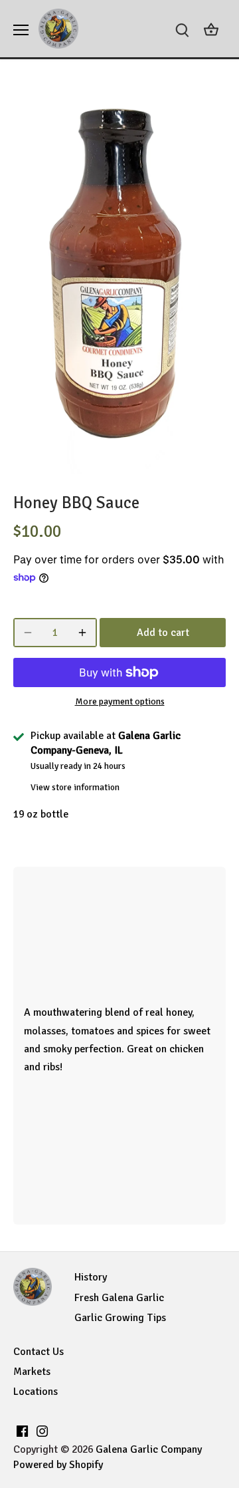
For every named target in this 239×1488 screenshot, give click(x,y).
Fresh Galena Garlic (119, 1297)
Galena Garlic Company (149, 1449)
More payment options (120, 701)
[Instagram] (42, 1429)
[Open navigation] (21, 30)
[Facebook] (22, 1429)
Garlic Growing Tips (120, 1317)
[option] (119, 280)
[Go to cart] (211, 29)
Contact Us (38, 1351)
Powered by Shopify (58, 1464)
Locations (35, 1391)
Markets (31, 1371)
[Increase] (82, 632)
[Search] (182, 29)
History (90, 1277)
